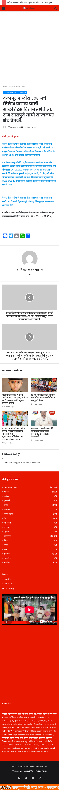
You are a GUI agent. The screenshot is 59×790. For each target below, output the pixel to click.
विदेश (6, 540)
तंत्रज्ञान (7, 509)
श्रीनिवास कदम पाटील (14, 127)
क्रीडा (6, 505)
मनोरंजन (7, 527)
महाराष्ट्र (7, 531)
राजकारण (7, 536)
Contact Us (17, 771)
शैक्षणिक (7, 554)
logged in (18, 462)
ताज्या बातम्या (22, 92)
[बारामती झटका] (29, 8)
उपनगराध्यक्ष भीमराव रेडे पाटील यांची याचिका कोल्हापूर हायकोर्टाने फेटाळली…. (42, 432)
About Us (6, 579)
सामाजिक (7, 562)
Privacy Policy (8, 588)
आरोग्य (6, 492)
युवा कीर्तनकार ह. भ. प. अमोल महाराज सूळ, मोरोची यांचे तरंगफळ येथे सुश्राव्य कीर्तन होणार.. (15, 399)
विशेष (6, 545)
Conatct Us (7, 583)
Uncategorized (18, 86)
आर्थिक (6, 496)
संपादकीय (7, 558)
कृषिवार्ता (7, 500)
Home (8, 86)
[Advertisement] (29, 51)
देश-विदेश (7, 523)
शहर (5, 549)
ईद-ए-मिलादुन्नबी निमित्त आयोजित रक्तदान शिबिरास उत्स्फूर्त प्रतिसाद (43, 398)
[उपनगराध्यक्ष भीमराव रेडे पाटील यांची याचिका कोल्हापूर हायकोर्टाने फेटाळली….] (44, 418)
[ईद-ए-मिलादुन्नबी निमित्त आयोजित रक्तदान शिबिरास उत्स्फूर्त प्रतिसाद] (44, 385)
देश (5, 518)
